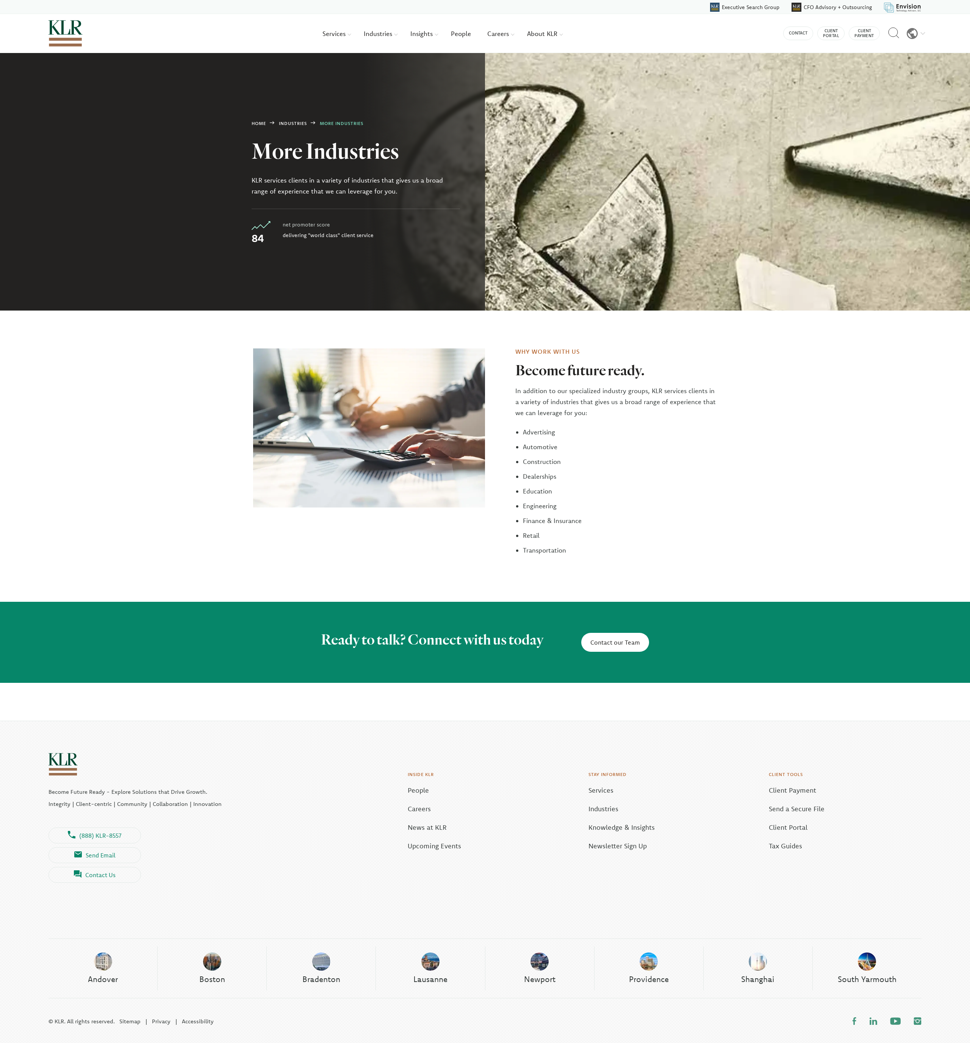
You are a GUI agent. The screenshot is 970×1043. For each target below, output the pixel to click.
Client (831, 33)
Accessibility (198, 1021)
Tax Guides (785, 846)
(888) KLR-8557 (100, 835)
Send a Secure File (796, 808)
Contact (798, 33)
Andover (103, 979)
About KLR (543, 33)
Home (259, 123)
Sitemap (130, 1021)
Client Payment (792, 790)
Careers (499, 33)
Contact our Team (615, 642)
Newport (539, 979)
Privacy (161, 1021)
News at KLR (427, 827)
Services (334, 33)
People (461, 33)
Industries (379, 33)
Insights (422, 33)
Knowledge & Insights (621, 827)
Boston (212, 979)
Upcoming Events (434, 846)
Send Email (101, 855)
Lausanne (430, 979)
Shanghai (757, 979)
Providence (649, 979)
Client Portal (788, 827)
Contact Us (100, 875)
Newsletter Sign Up (617, 846)
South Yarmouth (867, 979)
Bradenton (321, 979)
